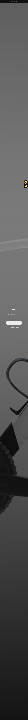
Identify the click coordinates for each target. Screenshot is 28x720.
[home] (13, 1)
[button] (26, 2)
